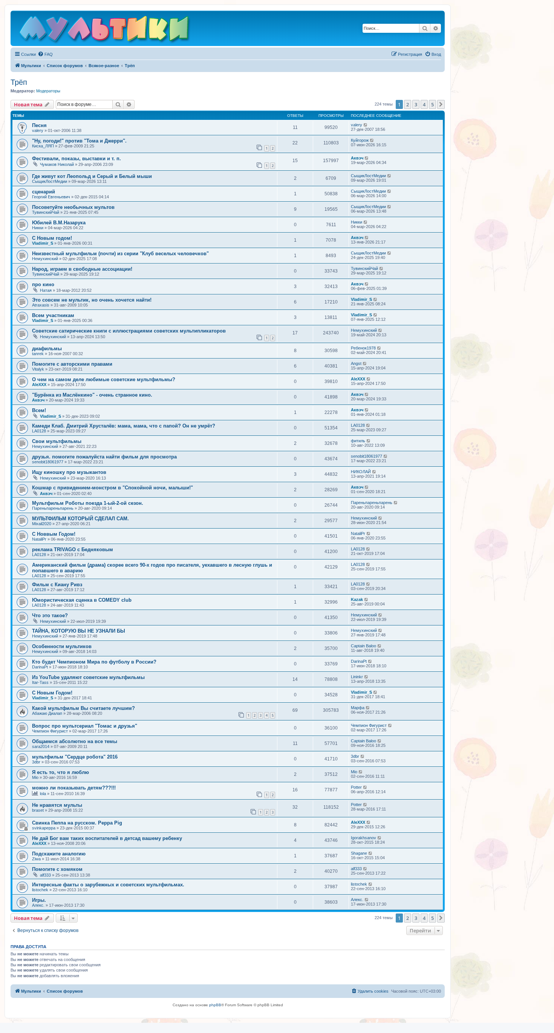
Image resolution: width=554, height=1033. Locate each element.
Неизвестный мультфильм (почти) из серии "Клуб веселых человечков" (120, 253)
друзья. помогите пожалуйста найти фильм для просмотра (104, 457)
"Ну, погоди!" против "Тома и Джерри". (79, 141)
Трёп (19, 82)
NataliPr (39, 539)
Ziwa (36, 859)
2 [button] (407, 104)
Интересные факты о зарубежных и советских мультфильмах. (108, 884)
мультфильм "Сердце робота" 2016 (75, 757)
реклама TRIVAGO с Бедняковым (72, 549)
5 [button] (432, 104)
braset (38, 810)
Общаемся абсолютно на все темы (74, 741)
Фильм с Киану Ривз (57, 584)
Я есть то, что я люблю (60, 772)
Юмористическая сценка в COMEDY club (82, 600)
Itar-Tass (40, 682)
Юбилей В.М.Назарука (59, 222)
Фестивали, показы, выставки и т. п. (76, 158)
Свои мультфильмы (56, 441)
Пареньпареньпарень (52, 508)
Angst (356, 363)
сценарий (43, 192)
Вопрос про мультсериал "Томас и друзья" (84, 726)
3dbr (36, 762)
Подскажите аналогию (59, 854)
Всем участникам (53, 315)
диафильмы (47, 348)
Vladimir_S (42, 243)
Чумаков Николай (57, 164)
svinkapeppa (43, 828)
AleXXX (39, 384)
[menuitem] (45, 54)
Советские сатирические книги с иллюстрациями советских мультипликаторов (129, 331)
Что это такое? (50, 615)
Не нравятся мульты (57, 805)
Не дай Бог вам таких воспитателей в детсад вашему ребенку (107, 838)
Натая (46, 290)
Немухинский (45, 258)
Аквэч (357, 158)
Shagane (359, 853)
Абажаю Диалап (47, 713)
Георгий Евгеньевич (51, 197)
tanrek (38, 353)
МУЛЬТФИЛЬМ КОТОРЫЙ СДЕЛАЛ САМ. (80, 518)
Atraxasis (40, 305)
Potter (356, 787)
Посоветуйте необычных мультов (73, 207)
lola (43, 793)
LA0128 (39, 431)
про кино (43, 284)
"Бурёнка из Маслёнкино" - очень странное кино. (92, 395)
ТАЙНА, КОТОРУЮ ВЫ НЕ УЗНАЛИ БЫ (78, 631)
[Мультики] (105, 30)
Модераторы (48, 91)
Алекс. (38, 905)
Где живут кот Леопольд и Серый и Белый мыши (92, 176)
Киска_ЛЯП (43, 146)
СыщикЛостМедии (49, 181)
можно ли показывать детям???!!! (74, 788)
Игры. (39, 900)
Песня (39, 125)
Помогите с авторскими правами (72, 364)
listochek (40, 889)
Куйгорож (360, 140)
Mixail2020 (41, 523)
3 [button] (416, 104)
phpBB (215, 1005)
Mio (35, 777)
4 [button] (424, 104)
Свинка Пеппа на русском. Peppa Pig (77, 823)
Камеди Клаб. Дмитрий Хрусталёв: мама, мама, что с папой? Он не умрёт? (123, 426)
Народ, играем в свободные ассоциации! (82, 269)
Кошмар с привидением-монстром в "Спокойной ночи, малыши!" (112, 487)
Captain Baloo (363, 646)
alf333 (45, 875)
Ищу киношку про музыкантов (69, 472)
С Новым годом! (52, 238)
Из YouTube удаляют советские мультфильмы (88, 677)
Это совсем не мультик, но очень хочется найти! (92, 300)
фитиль (358, 440)
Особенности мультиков (62, 646)
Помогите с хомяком (57, 869)
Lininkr (357, 676)
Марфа (357, 707)
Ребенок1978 (363, 348)
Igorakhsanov (363, 837)
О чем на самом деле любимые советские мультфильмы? (103, 379)
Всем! (39, 410)
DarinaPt (40, 667)
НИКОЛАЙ (361, 471)
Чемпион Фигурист (50, 731)
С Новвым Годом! (53, 534)
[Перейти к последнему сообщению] (365, 125)
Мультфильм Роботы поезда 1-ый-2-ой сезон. (87, 503)
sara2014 (40, 746)
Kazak (357, 599)
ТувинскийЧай (45, 212)
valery (37, 130)
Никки (37, 227)
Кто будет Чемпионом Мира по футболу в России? (94, 662)
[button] (441, 104)
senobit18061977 (47, 462)
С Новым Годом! (52, 693)
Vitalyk (38, 369)
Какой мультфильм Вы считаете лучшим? (83, 708)
